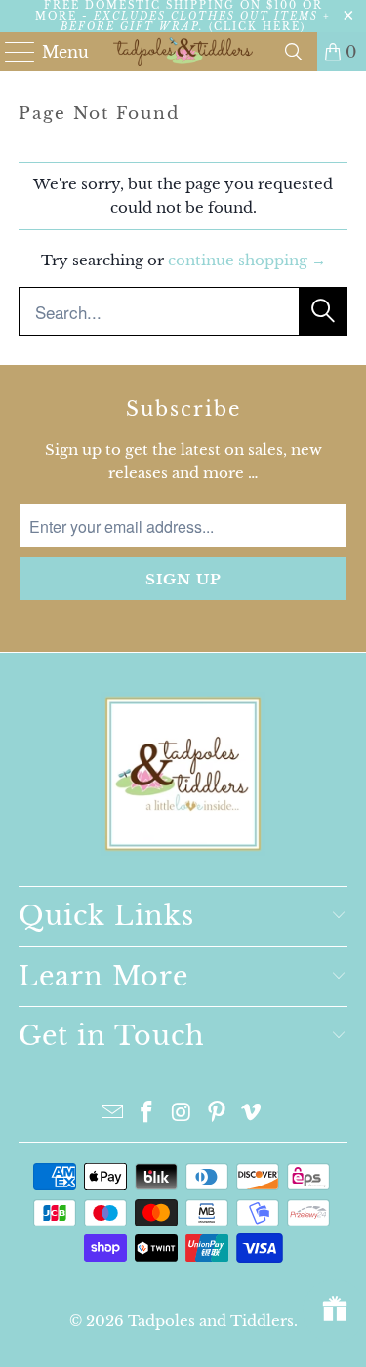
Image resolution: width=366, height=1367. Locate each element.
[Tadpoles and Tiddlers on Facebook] (147, 1114)
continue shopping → (247, 260)
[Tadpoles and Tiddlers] (183, 51)
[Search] (293, 51)
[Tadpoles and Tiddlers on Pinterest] (216, 1114)
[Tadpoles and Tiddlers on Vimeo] (251, 1114)
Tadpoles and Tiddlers (211, 1320)
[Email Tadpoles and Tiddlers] (112, 1114)
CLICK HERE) (259, 26)
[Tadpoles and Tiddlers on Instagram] (182, 1114)
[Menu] (11, 51)
